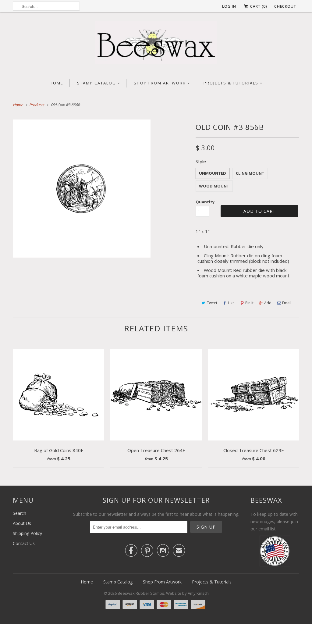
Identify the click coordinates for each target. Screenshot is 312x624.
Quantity (205, 202)
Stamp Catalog (96, 83)
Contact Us (24, 543)
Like (231, 302)
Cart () (258, 6)
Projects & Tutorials (231, 83)
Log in (229, 6)
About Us (22, 523)
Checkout (285, 6)
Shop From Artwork (160, 83)
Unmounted (212, 173)
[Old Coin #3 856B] (82, 188)
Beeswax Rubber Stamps (141, 593)
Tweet (212, 302)
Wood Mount (214, 186)
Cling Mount (250, 173)
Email (286, 302)
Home (56, 83)
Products (36, 104)
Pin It (249, 302)
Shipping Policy (27, 533)
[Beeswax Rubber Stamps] (156, 44)
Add (267, 302)
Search (19, 513)
